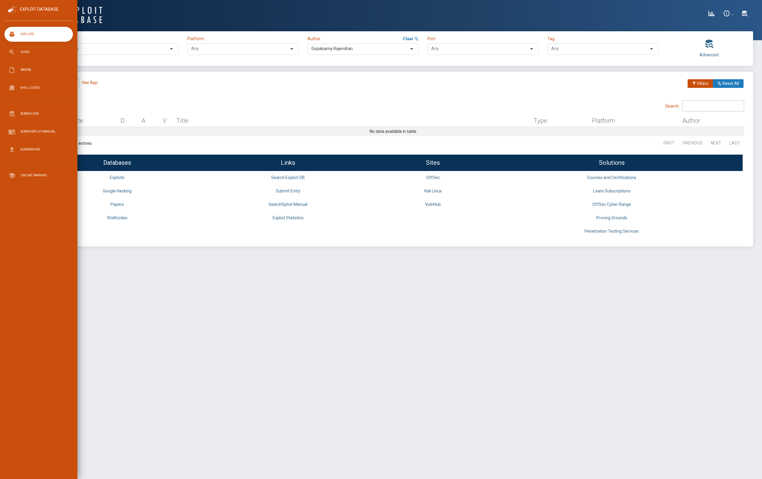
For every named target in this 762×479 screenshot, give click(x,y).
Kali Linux (433, 191)
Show (47, 105)
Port (431, 38)
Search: (672, 105)
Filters (702, 83)
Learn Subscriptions (611, 191)
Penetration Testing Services (612, 231)
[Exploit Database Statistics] (711, 14)
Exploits (117, 177)
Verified (59, 82)
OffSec (433, 177)
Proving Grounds (611, 217)
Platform (195, 38)
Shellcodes (117, 217)
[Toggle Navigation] (38, 14)
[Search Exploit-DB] (745, 14)
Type (73, 38)
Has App (90, 82)
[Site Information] (728, 14)
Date (77, 120)
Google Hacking (117, 191)
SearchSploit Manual (287, 204)
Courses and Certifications (611, 177)
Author (314, 38)
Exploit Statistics (288, 217)
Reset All (730, 83)
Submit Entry (288, 191)
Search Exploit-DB (288, 177)
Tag (551, 38)
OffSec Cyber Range (611, 204)
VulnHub (433, 204)
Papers (117, 204)
